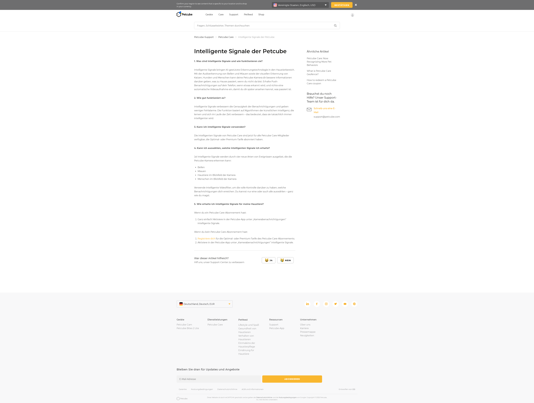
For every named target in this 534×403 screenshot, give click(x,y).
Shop (261, 14)
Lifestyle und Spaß (248, 325)
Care (221, 14)
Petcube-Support (204, 37)
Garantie (183, 389)
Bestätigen (341, 5)
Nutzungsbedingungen (202, 389)
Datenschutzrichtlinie (227, 389)
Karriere (304, 328)
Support (233, 14)
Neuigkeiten (307, 335)
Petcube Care (226, 37)
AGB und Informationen (253, 389)
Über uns (305, 324)
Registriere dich (206, 238)
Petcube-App (276, 328)
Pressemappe (308, 332)
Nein (288, 260)
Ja (271, 260)
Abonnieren (292, 379)
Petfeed (248, 14)
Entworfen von (347, 389)
